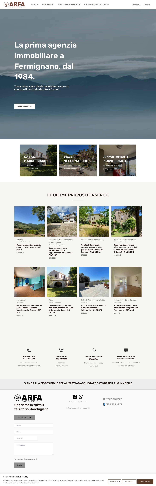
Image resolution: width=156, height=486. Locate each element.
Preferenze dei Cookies (78, 402)
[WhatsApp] (81, 396)
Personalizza (114, 481)
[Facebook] (75, 396)
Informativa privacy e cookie (78, 408)
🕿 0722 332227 (112, 399)
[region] (78, 480)
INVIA (19, 465)
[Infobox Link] (38, 163)
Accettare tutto (145, 481)
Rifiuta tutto (129, 481)
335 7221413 (114, 404)
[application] (37, 4)
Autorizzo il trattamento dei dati (27, 459)
